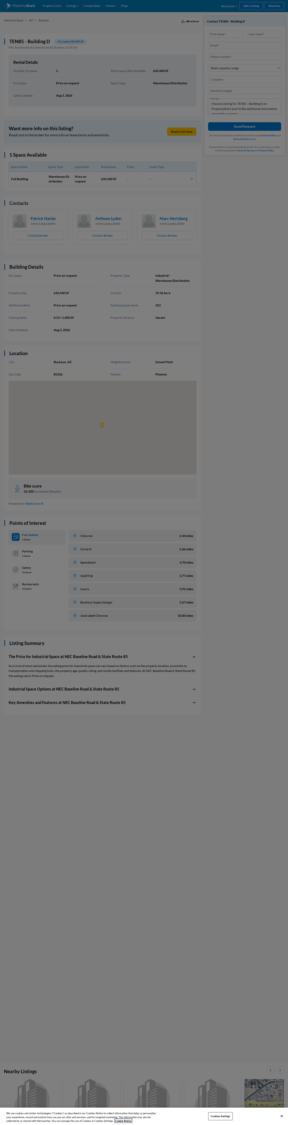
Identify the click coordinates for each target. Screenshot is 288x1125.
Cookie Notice (123, 1120)
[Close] (281, 1116)
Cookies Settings (220, 1116)
